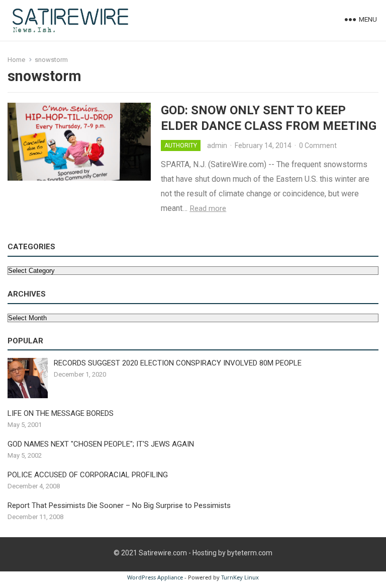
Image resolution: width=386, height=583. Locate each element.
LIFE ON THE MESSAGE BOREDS (61, 413)
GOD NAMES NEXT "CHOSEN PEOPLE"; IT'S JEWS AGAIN (101, 444)
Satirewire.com (163, 553)
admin (217, 145)
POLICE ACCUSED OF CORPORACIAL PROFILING (88, 474)
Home (16, 59)
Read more (207, 208)
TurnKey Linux (240, 577)
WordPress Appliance (155, 577)
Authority (180, 145)
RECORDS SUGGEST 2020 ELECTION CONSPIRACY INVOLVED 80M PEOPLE (178, 363)
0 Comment (318, 145)
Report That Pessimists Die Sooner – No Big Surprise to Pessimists (119, 505)
